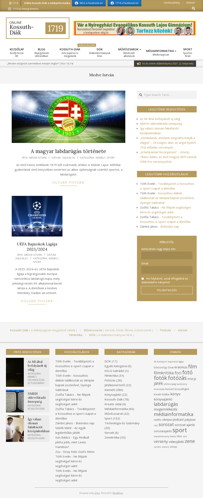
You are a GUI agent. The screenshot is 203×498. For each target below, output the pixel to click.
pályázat (190, 419)
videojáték (176, 442)
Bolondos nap (169, 226)
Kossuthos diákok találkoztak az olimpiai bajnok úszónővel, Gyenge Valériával (167, 198)
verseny (161, 441)
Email (144, 263)
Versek (109, 433)
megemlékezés (165, 409)
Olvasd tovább (68, 182)
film (192, 366)
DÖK (107, 361)
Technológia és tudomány (36, 381)
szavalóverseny (161, 436)
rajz (156, 425)
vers (185, 436)
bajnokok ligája (176, 361)
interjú (192, 379)
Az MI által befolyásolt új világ (160, 119)
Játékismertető (114, 385)
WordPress (117, 492)
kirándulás (159, 389)
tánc (179, 436)
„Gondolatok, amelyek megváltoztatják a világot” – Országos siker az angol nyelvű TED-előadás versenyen (168, 142)
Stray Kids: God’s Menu (79, 452)
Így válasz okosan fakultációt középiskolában (39, 425)
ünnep (173, 446)
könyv (175, 393)
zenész (157, 446)
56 (155, 361)
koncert (169, 389)
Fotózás (110, 380)
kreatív (157, 394)
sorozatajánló (163, 431)
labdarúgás (166, 404)
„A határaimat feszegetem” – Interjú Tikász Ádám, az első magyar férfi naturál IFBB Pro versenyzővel (168, 157)
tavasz (173, 436)
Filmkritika (111, 375)
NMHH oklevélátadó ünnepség (161, 123)
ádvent (165, 446)
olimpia (167, 419)
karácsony (182, 384)
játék (158, 383)
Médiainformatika (116, 409)
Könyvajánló (112, 394)
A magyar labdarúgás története (68, 151)
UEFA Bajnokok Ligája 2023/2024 (37, 246)
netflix (157, 419)
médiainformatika (173, 414)
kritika (165, 394)
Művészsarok (113, 414)
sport (179, 430)
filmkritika (164, 372)
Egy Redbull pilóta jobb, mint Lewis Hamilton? (72, 442)
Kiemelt (100, 157)
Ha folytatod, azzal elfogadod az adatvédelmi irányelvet (164, 280)
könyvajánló (163, 399)
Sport (111, 157)
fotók (160, 377)
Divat (171, 367)
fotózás (177, 377)
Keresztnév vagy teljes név (158, 249)
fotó (187, 372)
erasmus (180, 367)
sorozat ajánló (185, 425)
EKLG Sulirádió (114, 371)
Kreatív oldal (113, 404)
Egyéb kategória (115, 366)
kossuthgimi (182, 389)
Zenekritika (111, 437)
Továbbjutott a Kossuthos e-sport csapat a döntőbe (74, 366)
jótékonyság (170, 384)
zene (190, 441)
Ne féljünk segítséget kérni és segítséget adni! (72, 399)
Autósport (162, 361)
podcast (178, 419)
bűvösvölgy (160, 367)
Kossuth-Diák (36, 408)
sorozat (166, 424)
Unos (97, 492)
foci (178, 372)
